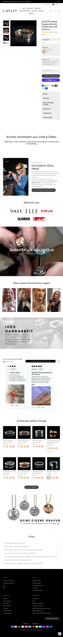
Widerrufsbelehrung (37, 610)
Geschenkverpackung (37, 585)
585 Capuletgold (43, 51)
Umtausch (5, 608)
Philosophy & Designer (8, 583)
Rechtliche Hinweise (37, 605)
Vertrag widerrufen (52, 618)
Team (4, 587)
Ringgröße (46, 39)
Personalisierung (36, 580)
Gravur (44, 59)
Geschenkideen (24, 11)
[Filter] (57, 361)
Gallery (34, 11)
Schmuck (30, 8)
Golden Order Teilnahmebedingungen (42, 613)
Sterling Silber (4, 446)
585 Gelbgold (46, 51)
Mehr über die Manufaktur (43, 190)
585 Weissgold (49, 51)
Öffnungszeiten (7, 601)
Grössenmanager (7, 613)
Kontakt (5, 598)
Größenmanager (36, 583)
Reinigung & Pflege (37, 590)
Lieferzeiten (35, 587)
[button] (45, 32)
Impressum (35, 598)
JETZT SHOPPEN (31, 487)
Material (47, 48)
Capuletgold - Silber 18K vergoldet (10, 446)
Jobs (33, 601)
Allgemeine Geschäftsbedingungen (41, 608)
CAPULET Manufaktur (8, 580)
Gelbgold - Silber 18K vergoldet (7, 446)
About (31, 13)
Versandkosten (7, 605)
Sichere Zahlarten (7, 610)
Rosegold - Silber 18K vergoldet (13, 446)
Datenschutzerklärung (38, 603)
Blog (4, 585)
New (23, 8)
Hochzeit (37, 8)
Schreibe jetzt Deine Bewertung (40, 361)
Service (41, 11)
